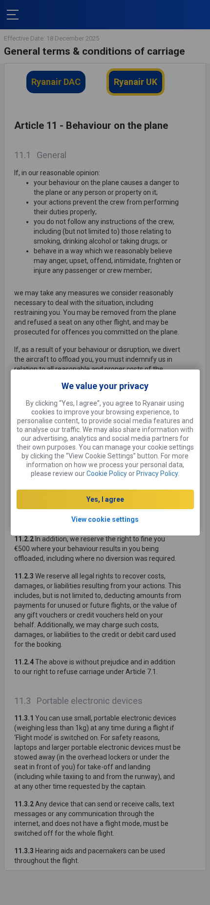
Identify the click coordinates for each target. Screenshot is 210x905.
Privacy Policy (157, 473)
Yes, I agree (105, 499)
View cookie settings (105, 519)
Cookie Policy (106, 473)
